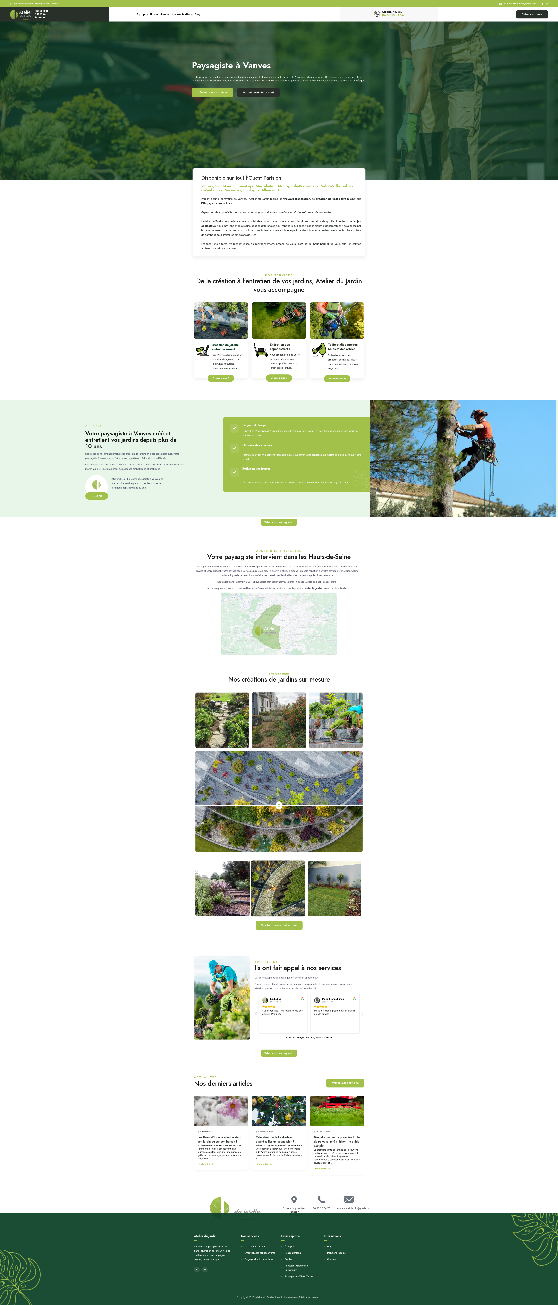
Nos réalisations (182, 14)
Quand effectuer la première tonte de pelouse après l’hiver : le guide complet (279, 1141)
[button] (362, 1014)
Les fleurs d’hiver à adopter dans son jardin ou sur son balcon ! (336, 1139)
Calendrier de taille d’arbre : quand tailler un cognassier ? (217, 1139)
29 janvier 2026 (265, 1132)
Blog (198, 14)
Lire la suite (204, 1164)
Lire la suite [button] (267, 1028)
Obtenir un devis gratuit (258, 92)
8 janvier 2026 (322, 1132)
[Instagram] (547, 4)
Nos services (158, 14)
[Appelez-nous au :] (377, 14)
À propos (142, 14)
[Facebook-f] (542, 4)
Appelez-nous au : (392, 11)
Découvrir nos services (213, 92)
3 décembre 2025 (207, 1132)
